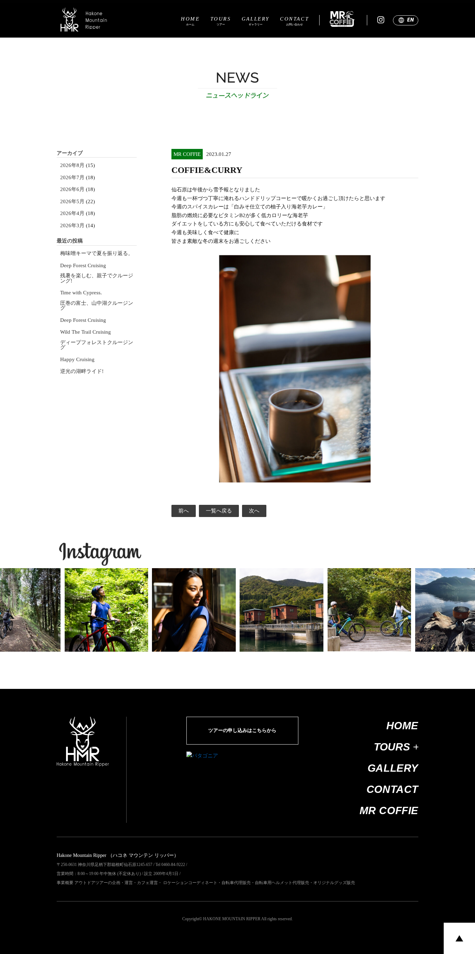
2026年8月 (72, 165)
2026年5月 (72, 201)
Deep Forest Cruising (83, 265)
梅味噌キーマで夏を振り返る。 (96, 253)
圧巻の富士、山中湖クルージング (96, 306)
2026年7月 (72, 177)
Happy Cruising (77, 359)
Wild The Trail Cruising (85, 332)
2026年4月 (72, 213)
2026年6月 (72, 189)
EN (410, 20)
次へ (254, 511)
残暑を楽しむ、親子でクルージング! (96, 278)
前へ (183, 511)
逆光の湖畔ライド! (82, 371)
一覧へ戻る (219, 511)
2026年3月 (72, 225)
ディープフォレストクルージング (96, 345)
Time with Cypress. (81, 292)
